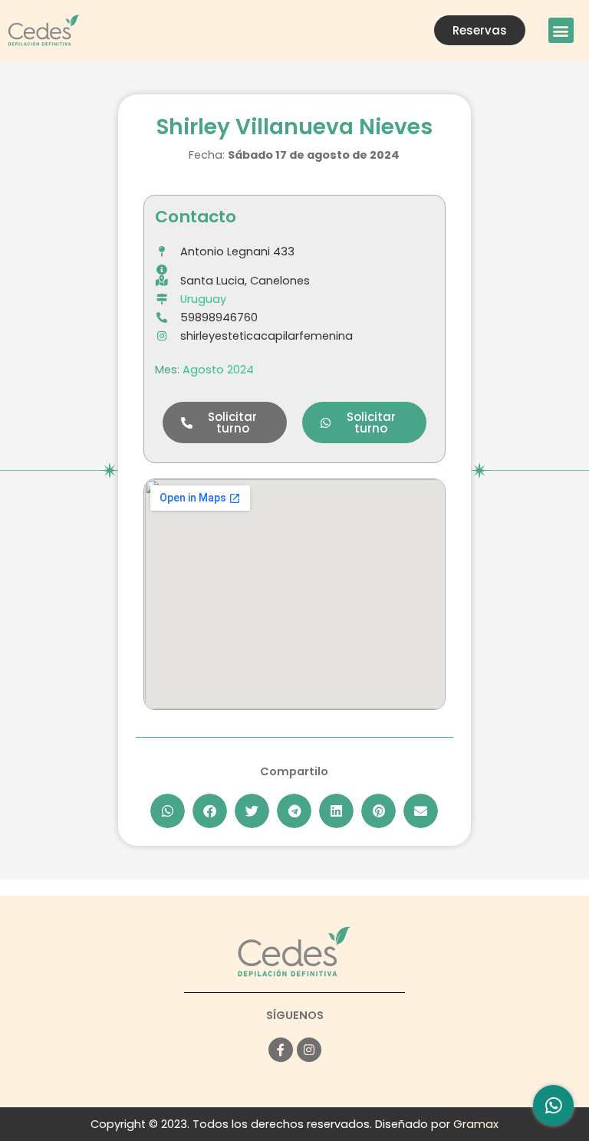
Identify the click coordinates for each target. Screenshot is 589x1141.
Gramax (476, 1124)
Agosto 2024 (218, 369)
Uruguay (203, 299)
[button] (561, 30)
